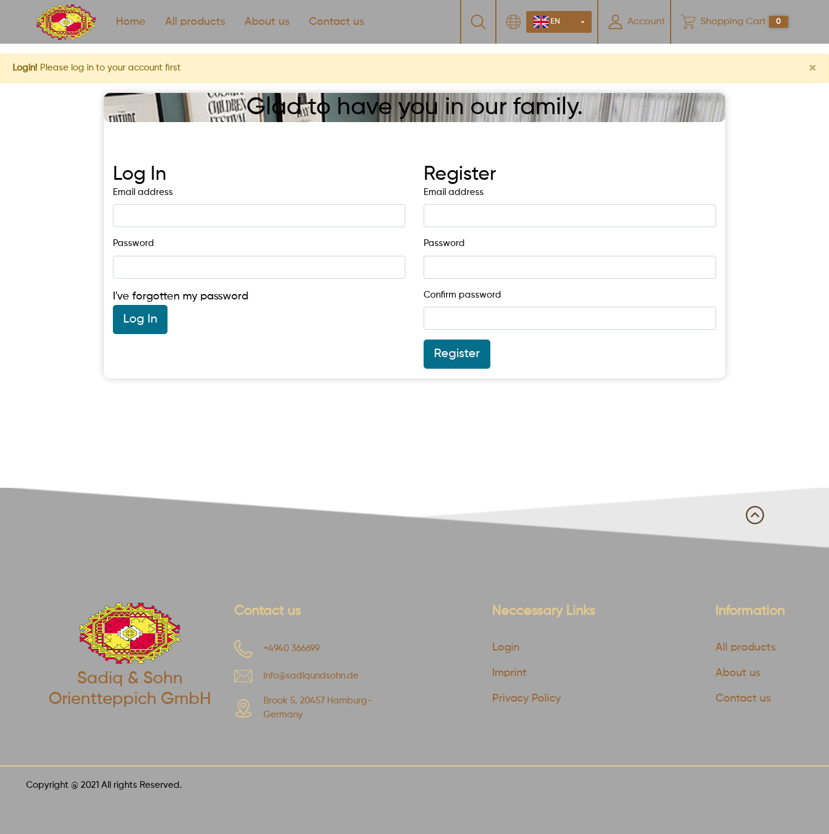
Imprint (509, 673)
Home (131, 21)
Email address (143, 192)
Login (505, 647)
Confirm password (462, 294)
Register (457, 354)
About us (267, 21)
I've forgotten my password (180, 296)
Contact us (336, 21)
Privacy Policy (526, 698)
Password (133, 243)
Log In (140, 319)
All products (195, 21)
